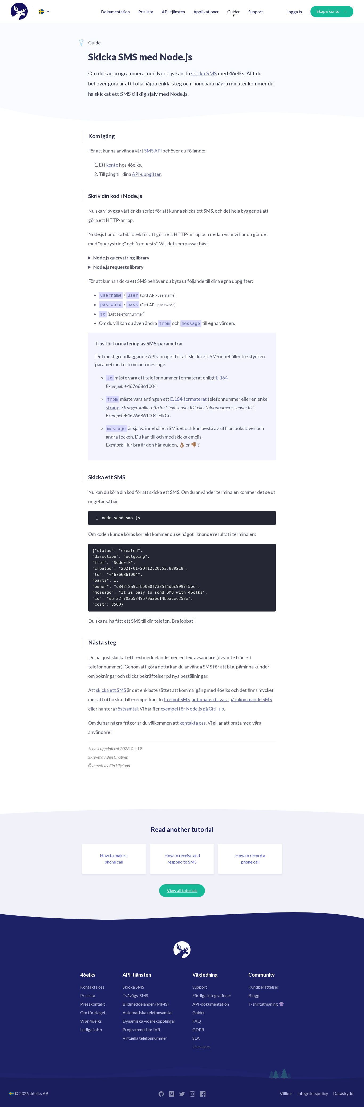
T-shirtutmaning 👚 (266, 1003)
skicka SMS (204, 73)
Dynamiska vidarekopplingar (149, 1020)
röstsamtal (127, 709)
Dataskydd (343, 1093)
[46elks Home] (19, 11)
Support (255, 11)
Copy (268, 517)
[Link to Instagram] (192, 1093)
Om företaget (93, 1012)
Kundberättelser (263, 986)
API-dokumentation (210, 1003)
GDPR (198, 1029)
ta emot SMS (177, 699)
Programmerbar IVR (141, 1029)
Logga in (294, 11)
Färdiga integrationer (211, 995)
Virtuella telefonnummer (145, 1037)
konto (112, 165)
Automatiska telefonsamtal (147, 1012)
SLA (196, 1037)
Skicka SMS (133, 986)
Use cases (201, 1046)
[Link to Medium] (171, 1093)
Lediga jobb (91, 1029)
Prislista (145, 11)
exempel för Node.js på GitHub (192, 709)
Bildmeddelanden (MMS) (146, 1003)
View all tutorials (182, 890)
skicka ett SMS (111, 690)
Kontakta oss (92, 986)
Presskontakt (92, 1003)
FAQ (196, 1020)
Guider (233, 11)
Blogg (254, 995)
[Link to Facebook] (203, 1093)
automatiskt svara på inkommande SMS (232, 699)
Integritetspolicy (312, 1093)
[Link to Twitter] (182, 1093)
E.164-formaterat (188, 399)
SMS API (153, 151)
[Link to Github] (161, 1093)
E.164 (222, 378)
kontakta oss (193, 723)
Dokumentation (115, 11)
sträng (112, 407)
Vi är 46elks (91, 1020)
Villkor (286, 1093)
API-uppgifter (146, 174)
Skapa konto (328, 11)
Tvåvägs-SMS (135, 995)
